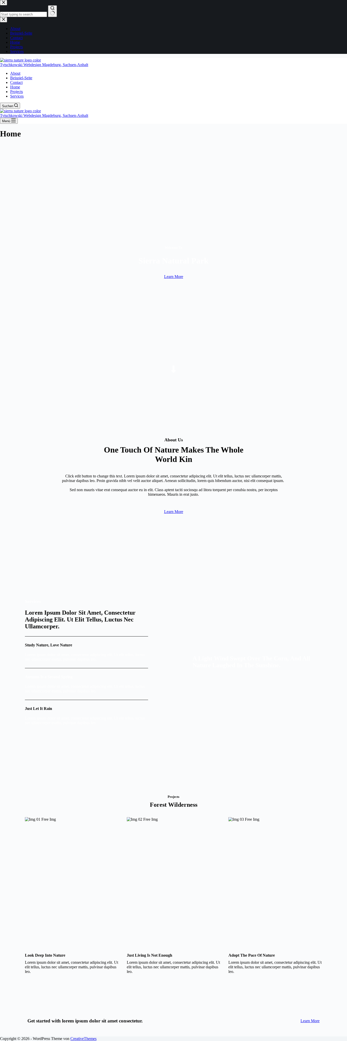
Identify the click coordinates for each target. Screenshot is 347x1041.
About (15, 73)
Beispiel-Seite (21, 78)
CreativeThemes (83, 1038)
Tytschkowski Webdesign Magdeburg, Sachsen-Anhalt (44, 65)
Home (15, 87)
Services (17, 96)
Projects (16, 91)
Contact (16, 82)
